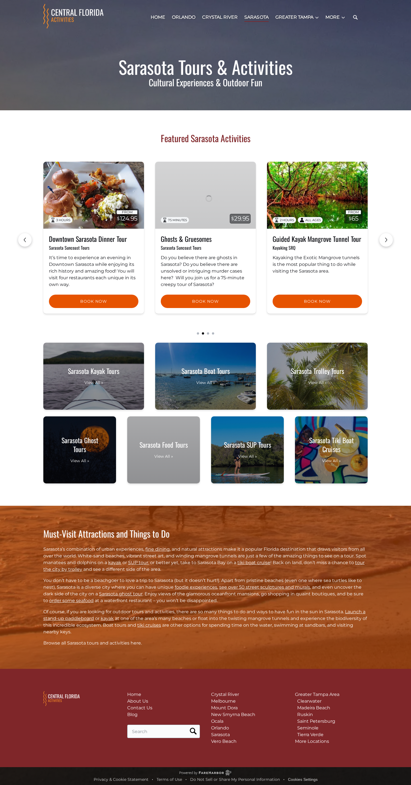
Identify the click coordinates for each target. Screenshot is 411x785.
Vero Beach (224, 741)
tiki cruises (149, 625)
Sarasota (256, 17)
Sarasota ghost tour (121, 593)
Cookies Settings (303, 779)
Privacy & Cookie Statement (121, 779)
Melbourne (223, 701)
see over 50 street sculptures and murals (264, 587)
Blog (132, 714)
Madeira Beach (313, 707)
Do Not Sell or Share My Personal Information (235, 779)
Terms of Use (169, 779)
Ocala (217, 721)
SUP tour (138, 562)
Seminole (307, 728)
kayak (114, 562)
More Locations (312, 741)
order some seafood (71, 600)
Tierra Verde (310, 734)
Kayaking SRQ (172, 247)
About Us (137, 701)
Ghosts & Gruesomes (74, 239)
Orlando (183, 17)
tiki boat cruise (253, 562)
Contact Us (139, 707)
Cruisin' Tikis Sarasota (291, 247)
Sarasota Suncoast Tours (69, 247)
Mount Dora (224, 707)
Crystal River (220, 17)
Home (158, 17)
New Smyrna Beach (233, 714)
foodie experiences (196, 587)
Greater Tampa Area (317, 694)
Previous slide (25, 240)
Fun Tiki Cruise (291, 239)
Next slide (386, 240)
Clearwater (309, 701)
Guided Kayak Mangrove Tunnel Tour (205, 239)
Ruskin (305, 714)
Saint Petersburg (316, 721)
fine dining (157, 549)
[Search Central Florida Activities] (355, 17)
